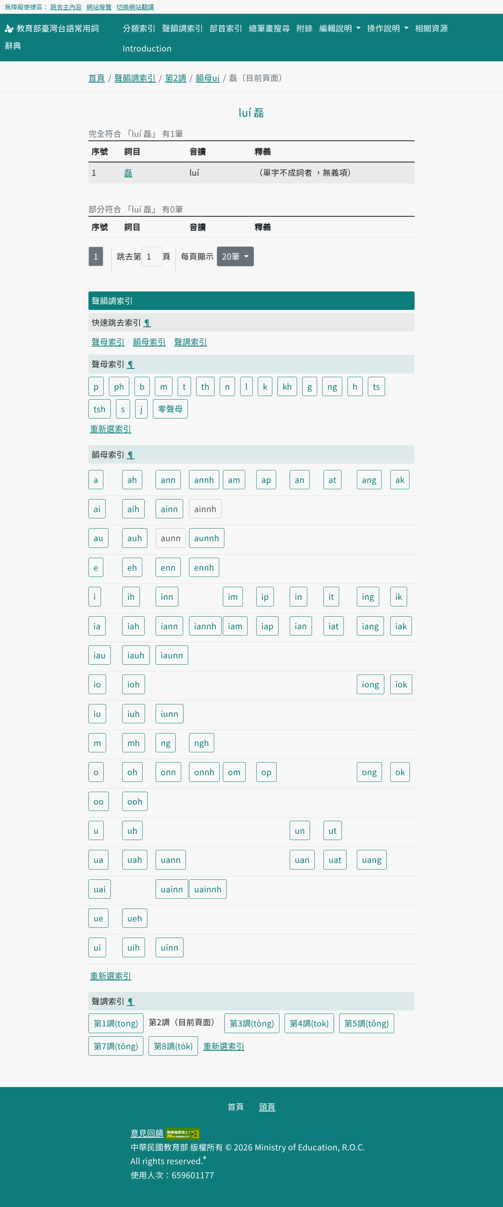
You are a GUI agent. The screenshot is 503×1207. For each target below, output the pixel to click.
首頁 (96, 77)
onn (168, 772)
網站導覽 (99, 6)
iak (401, 626)
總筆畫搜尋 (269, 28)
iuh (133, 713)
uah (134, 859)
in (298, 596)
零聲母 (170, 409)
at (332, 479)
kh (287, 386)
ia (97, 626)
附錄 (304, 28)
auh (134, 538)
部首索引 (225, 28)
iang (370, 626)
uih (133, 947)
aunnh (206, 538)
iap (267, 626)
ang (369, 479)
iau (100, 655)
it (331, 596)
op (266, 772)
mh (133, 742)
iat (334, 626)
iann (169, 626)
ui (97, 947)
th (205, 386)
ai (97, 508)
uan (302, 859)
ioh (133, 684)
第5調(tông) (366, 1023)
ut (333, 830)
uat (335, 859)
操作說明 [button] (384, 28)
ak (399, 479)
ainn (169, 508)
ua (98, 859)
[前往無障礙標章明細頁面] (182, 1133)
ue (98, 918)
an (300, 479)
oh (132, 772)
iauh (136, 655)
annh (204, 479)
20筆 (232, 256)
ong (369, 772)
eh (132, 567)
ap (266, 479)
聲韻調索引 (182, 28)
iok (401, 684)
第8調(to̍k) (173, 1046)
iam (235, 626)
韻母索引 (149, 341)
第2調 (175, 77)
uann (171, 859)
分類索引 (139, 28)
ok (400, 772)
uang (372, 859)
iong (370, 684)
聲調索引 (190, 341)
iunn (169, 713)
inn (167, 596)
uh (132, 830)
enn (168, 567)
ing (368, 596)
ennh (204, 567)
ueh (134, 918)
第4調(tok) (309, 1023)
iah (133, 626)
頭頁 (267, 1106)
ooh (135, 801)
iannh (205, 626)
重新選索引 (110, 428)
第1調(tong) (116, 1023)
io (97, 684)
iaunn (172, 655)
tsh (100, 409)
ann (168, 479)
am (234, 479)
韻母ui (208, 77)
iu (97, 713)
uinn (169, 947)
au (98, 538)
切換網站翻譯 (135, 6)
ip (265, 596)
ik (398, 596)
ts (376, 386)
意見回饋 (146, 1133)
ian (301, 626)
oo (99, 801)
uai (100, 889)
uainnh (208, 889)
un (300, 830)
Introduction (147, 48)
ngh (201, 742)
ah (132, 479)
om (234, 772)
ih (131, 596)
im (233, 596)
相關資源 (431, 28)
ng (332, 386)
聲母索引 (108, 341)
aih (133, 508)
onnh (204, 772)
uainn (172, 889)
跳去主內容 (66, 6)
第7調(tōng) (116, 1046)
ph (119, 386)
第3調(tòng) (251, 1023)
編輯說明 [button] (336, 28)
